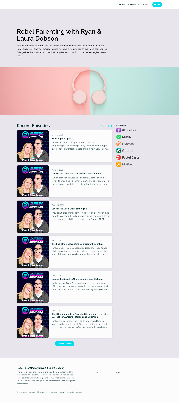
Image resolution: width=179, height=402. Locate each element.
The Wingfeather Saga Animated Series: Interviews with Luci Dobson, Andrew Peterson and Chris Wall (80, 315)
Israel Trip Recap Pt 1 (62, 138)
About (145, 4)
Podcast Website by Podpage (70, 392)
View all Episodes (65, 344)
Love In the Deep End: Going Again (69, 209)
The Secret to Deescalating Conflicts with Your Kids (78, 244)
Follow (157, 4)
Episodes (132, 4)
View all (105, 126)
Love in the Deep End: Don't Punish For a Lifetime (76, 173)
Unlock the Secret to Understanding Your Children (77, 279)
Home (122, 4)
